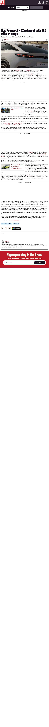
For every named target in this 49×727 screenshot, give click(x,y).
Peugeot (31, 152)
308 (30, 111)
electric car (27, 70)
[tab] (24, 234)
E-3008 (41, 155)
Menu (47, 3)
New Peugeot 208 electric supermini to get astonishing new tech (17, 166)
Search (39, 3)
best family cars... (16, 220)
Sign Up (39, 262)
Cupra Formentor (8, 123)
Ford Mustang (15, 124)
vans (44, 153)
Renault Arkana (17, 123)
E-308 (30, 74)
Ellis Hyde (6, 39)
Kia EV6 (8, 124)
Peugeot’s (17, 70)
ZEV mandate (30, 175)
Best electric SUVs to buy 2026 (17, 108)
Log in (43, 3)
